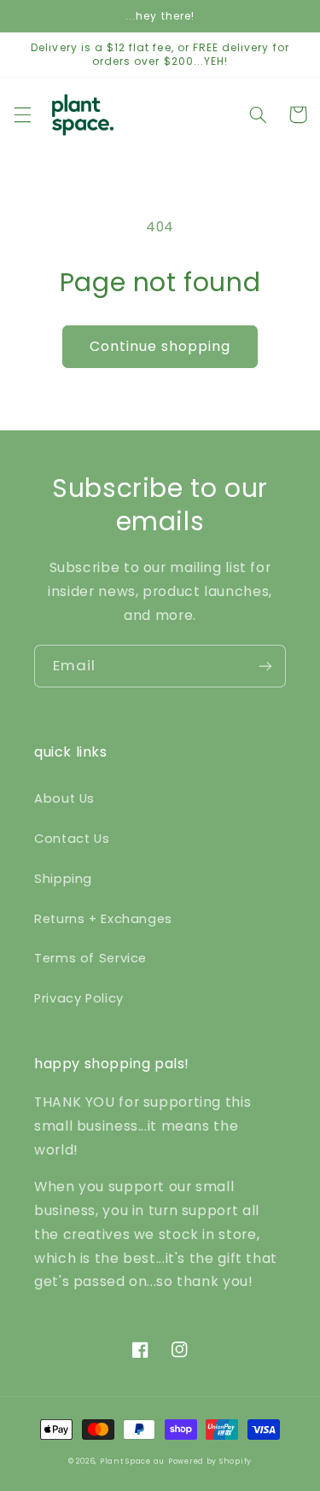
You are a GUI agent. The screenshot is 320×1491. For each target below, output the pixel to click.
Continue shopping (160, 346)
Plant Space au (132, 1461)
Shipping (63, 878)
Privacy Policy (79, 998)
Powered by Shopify (210, 1461)
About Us (64, 798)
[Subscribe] (265, 666)
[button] (22, 114)
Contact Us (71, 838)
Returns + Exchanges (103, 918)
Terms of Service (90, 958)
